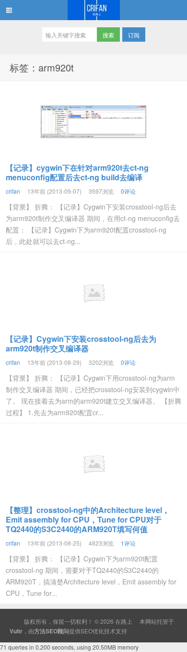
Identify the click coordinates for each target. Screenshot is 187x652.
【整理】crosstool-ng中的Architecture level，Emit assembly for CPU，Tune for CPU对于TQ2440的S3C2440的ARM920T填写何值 (88, 519)
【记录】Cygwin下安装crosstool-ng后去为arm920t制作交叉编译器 (81, 343)
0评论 (128, 191)
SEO (87, 631)
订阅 (134, 35)
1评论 (128, 543)
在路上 (93, 10)
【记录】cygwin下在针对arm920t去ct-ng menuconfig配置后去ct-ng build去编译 (77, 172)
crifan (13, 191)
